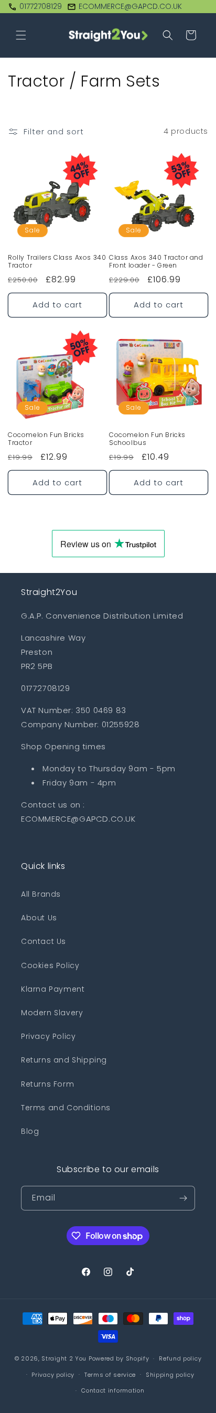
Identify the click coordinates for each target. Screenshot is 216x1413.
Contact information (112, 1390)
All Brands (41, 894)
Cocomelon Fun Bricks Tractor (46, 439)
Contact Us (43, 941)
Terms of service (110, 1374)
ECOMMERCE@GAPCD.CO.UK (130, 6)
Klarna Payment (52, 989)
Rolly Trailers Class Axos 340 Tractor (57, 261)
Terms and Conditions (66, 1107)
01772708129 (40, 6)
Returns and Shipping (64, 1060)
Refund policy (180, 1358)
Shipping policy (170, 1374)
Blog (30, 1131)
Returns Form (47, 1084)
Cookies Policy (50, 965)
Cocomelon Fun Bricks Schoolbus (147, 439)
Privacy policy (52, 1374)
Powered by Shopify (119, 1358)
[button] (21, 35)
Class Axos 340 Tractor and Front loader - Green (156, 261)
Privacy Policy (48, 1036)
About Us (39, 917)
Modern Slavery (52, 1012)
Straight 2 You (64, 1358)
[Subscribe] (183, 1198)
